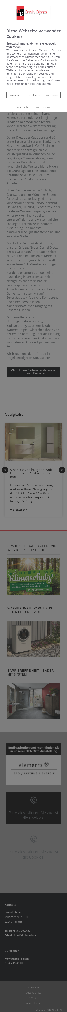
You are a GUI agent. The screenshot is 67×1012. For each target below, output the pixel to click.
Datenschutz (24, 107)
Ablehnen (15, 94)
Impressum (42, 107)
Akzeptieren (52, 94)
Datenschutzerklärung (31, 80)
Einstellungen (33, 94)
